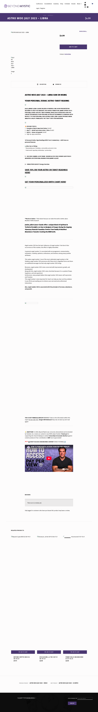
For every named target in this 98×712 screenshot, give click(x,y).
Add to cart (73, 47)
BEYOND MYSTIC (30, 698)
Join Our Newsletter (72, 698)
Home (44, 15)
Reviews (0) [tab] (58, 84)
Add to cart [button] (23, 652)
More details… (83, 31)
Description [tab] (42, 84)
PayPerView (50, 15)
